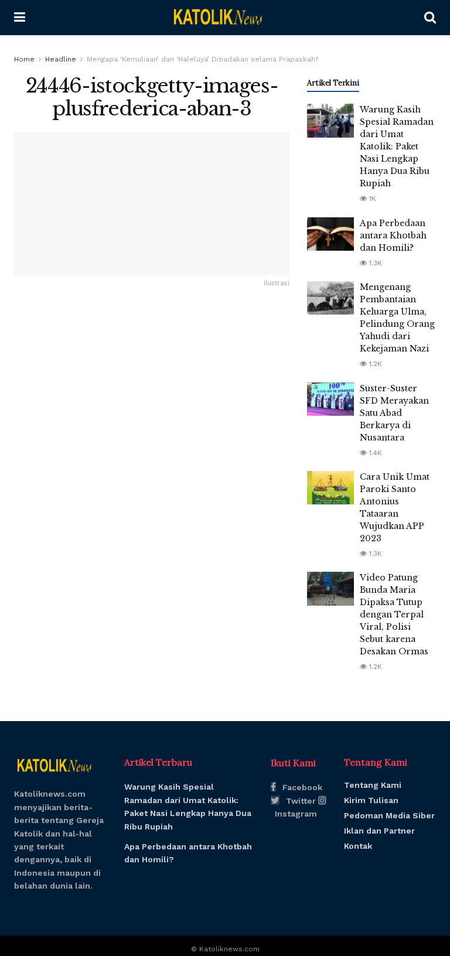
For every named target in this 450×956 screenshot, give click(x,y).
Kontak (358, 846)
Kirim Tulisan (371, 800)
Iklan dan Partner (379, 830)
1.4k (374, 453)
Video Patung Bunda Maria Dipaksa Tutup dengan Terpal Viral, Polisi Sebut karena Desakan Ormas (394, 614)
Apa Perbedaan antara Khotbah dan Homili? (393, 235)
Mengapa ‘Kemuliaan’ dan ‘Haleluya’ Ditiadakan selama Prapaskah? (202, 59)
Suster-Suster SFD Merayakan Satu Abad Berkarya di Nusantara (394, 413)
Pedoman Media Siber (389, 815)
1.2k (374, 364)
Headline (60, 59)
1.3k (374, 263)
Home (24, 59)
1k (371, 198)
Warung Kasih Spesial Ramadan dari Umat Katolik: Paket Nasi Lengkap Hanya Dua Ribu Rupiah (397, 146)
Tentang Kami (372, 785)
